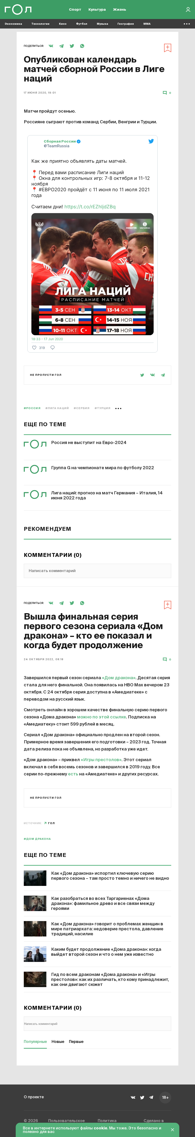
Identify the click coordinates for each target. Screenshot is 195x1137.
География (125, 24)
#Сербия (82, 408)
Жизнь (119, 9)
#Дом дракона (37, 839)
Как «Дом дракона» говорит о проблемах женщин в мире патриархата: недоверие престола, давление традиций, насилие (107, 929)
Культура (97, 9)
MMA (147, 24)
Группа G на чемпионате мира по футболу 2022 (102, 468)
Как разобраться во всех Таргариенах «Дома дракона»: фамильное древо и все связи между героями (103, 904)
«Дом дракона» (119, 678)
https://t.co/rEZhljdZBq (90, 207)
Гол (51, 823)
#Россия (32, 408)
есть (73, 774)
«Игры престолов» (101, 760)
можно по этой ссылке (101, 717)
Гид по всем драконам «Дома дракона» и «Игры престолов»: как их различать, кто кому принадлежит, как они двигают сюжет (110, 980)
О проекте (34, 1097)
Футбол (81, 24)
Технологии (40, 24)
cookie (100, 1128)
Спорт (75, 9)
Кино (63, 24)
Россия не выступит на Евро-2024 (89, 443)
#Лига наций (57, 408)
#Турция (103, 408)
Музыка (102, 24)
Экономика (13, 24)
